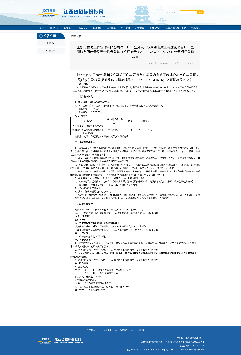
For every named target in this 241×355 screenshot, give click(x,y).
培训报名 (141, 330)
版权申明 (107, 330)
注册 (173, 12)
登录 (168, 12)
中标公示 (50, 51)
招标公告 (50, 43)
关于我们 (91, 330)
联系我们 (124, 330)
